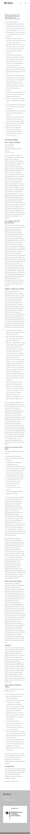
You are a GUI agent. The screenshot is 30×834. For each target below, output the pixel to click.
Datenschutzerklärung (9, 800)
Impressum (6, 797)
